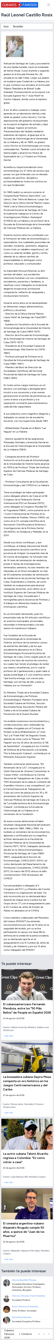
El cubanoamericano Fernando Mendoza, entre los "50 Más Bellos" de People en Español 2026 (27, 1008)
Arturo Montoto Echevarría (25, 1306)
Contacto (26, 1334)
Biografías (18, 26)
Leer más (8, 1036)
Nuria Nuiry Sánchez (21, 1317)
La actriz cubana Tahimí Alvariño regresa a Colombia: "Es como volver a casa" (25, 1158)
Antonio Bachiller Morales (24, 1280)
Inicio (6, 26)
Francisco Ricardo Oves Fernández (28, 1296)
